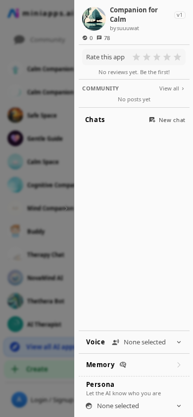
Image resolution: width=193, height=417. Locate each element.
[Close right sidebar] (64, 208)
